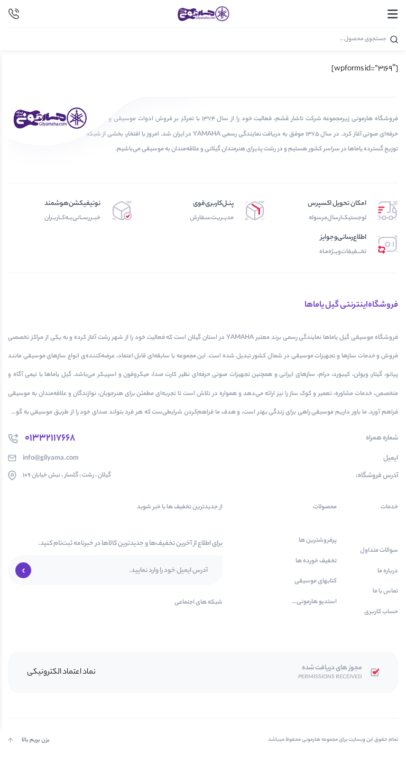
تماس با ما (385, 592)
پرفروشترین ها (318, 541)
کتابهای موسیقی (315, 582)
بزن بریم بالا (36, 740)
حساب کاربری (381, 612)
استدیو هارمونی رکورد (317, 602)
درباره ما (387, 572)
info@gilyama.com (51, 458)
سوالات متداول (379, 551)
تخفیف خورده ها (316, 562)
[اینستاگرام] (12, 621)
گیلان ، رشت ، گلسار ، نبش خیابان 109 (67, 475)
